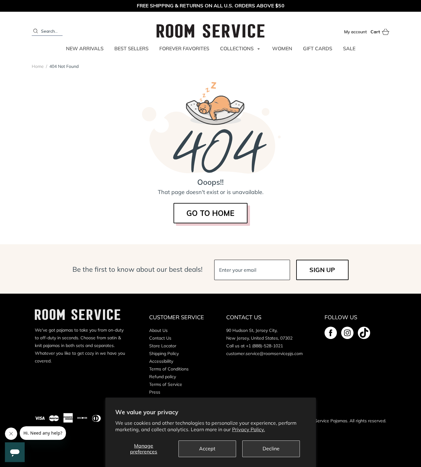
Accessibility (161, 361)
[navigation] (55, 66)
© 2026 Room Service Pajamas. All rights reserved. (336, 421)
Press (154, 392)
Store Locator (162, 346)
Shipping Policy (164, 353)
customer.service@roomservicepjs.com (264, 353)
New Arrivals (85, 48)
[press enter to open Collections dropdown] (258, 49)
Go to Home (210, 213)
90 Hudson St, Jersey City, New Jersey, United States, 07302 (259, 334)
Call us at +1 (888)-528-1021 (254, 346)
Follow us (341, 317)
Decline (271, 448)
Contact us (243, 317)
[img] (331, 333)
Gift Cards (317, 48)
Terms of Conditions (169, 369)
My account (355, 32)
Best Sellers (131, 48)
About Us (158, 330)
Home (38, 66)
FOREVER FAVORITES (184, 48)
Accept (207, 448)
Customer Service (176, 317)
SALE (349, 48)
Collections (237, 48)
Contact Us (160, 338)
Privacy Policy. (248, 429)
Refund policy (162, 376)
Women (282, 48)
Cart (379, 32)
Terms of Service (165, 384)
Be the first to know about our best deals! (137, 269)
